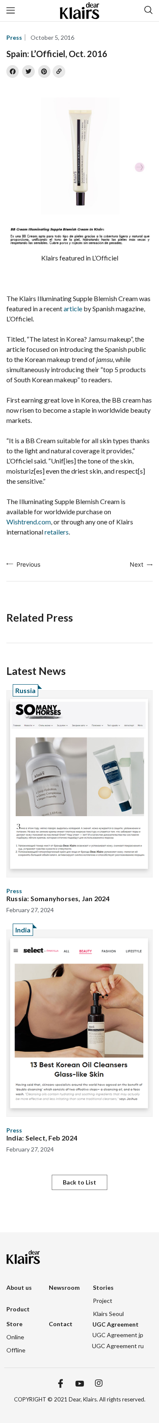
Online (15, 1337)
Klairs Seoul (108, 1313)
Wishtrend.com (28, 522)
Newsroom (64, 1287)
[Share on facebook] (12, 71)
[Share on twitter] (28, 71)
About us (19, 1287)
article (73, 308)
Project (102, 1300)
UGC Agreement (115, 1324)
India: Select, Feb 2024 (41, 1138)
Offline (15, 1350)
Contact (61, 1323)
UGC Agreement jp (117, 1334)
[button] (79, 1182)
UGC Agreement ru (118, 1345)
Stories (103, 1287)
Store (14, 1323)
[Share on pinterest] (44, 71)
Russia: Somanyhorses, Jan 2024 (58, 898)
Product (18, 1309)
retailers (57, 532)
